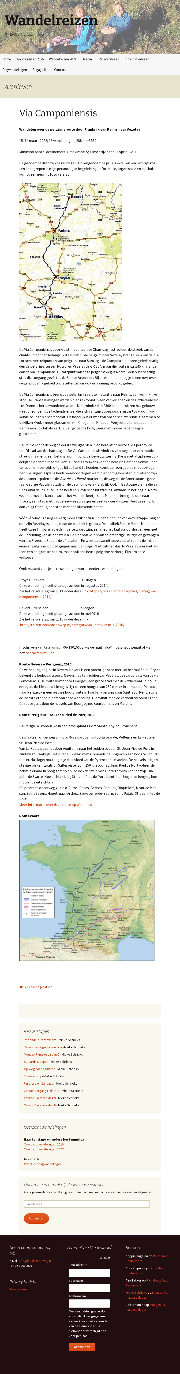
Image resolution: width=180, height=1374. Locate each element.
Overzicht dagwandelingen (43, 1164)
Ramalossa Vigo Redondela (43, 1047)
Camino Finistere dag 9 (40, 1098)
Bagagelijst (40, 69)
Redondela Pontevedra (40, 1040)
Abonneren (36, 1218)
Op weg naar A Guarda (39, 1069)
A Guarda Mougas (36, 1062)
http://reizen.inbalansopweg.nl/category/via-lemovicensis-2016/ (72, 624)
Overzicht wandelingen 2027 (44, 1149)
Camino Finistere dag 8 (40, 1105)
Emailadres (78, 1265)
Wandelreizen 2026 (30, 59)
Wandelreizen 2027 (62, 59)
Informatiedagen (137, 59)
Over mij (87, 59)
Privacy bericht (19, 1289)
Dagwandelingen (14, 69)
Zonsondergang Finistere (42, 1091)
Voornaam (76, 1280)
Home (6, 59)
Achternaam (77, 1296)
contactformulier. (40, 652)
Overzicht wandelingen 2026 (44, 1144)
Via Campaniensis (58, 113)
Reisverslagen (109, 59)
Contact (60, 69)
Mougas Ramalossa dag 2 (41, 1054)
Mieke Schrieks (136, 1292)
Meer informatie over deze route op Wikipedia (55, 804)
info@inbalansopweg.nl (35, 1261)
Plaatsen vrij (32, 1076)
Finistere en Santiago (39, 1083)
